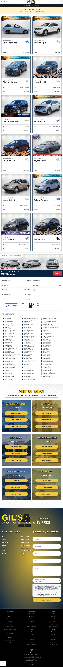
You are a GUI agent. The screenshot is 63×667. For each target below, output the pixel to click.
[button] (31, 347)
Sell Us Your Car (53, 644)
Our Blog (53, 634)
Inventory (10, 613)
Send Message (46, 600)
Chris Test (31, 613)
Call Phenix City (47, 413)
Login (32, 664)
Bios (10, 624)
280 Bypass (31, 621)
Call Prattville (16, 413)
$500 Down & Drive (53, 621)
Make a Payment (53, 642)
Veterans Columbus (31, 631)
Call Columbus (47, 447)
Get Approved (10, 611)
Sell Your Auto (31, 611)
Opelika (31, 629)
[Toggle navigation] (60, 2)
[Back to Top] (59, 663)
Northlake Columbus (31, 626)
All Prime (31, 634)
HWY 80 (31, 624)
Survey (9, 642)
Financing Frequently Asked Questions (10, 630)
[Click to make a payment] (7, 2)
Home (2, 255)
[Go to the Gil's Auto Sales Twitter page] (35, 5)
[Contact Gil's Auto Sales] (4, 2)
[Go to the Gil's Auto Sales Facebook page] (32, 5)
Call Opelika (16, 480)
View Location (16, 426)
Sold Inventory (8, 255)
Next (55, 261)
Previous (8, 261)
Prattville (32, 619)
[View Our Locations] (2, 2)
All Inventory (31, 616)
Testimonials (53, 637)
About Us (10, 616)
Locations (53, 639)
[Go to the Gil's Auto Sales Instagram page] (33, 5)
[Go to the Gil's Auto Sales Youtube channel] (38, 5)
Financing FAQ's (53, 619)
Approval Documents (53, 626)
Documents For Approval (9, 640)
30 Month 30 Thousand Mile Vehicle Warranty (10, 636)
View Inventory (16, 420)
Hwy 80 (31, 642)
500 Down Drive (9, 633)
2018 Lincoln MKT (17, 255)
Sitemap (10, 621)
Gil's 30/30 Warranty (53, 624)
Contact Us (9, 619)
